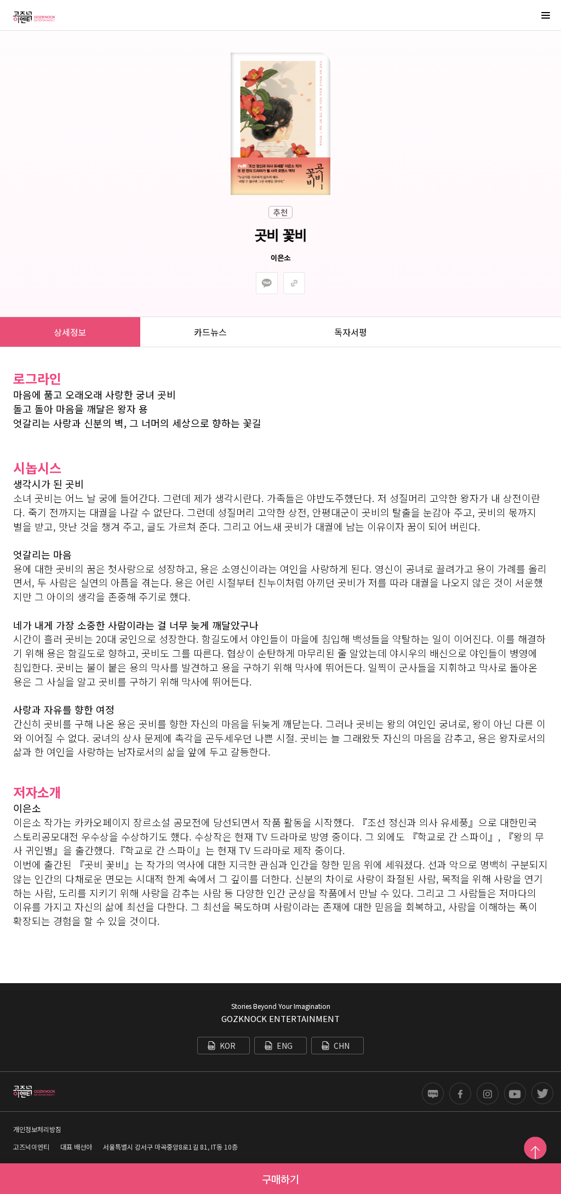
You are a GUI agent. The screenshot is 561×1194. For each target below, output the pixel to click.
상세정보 (70, 331)
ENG (285, 1045)
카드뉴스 (210, 331)
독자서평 (350, 331)
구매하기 (280, 1178)
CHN (342, 1045)
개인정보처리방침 (37, 1129)
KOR (228, 1045)
